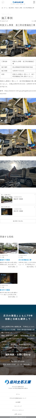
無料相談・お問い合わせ (18, 354)
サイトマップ (18, 406)
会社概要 (18, 402)
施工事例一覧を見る (18, 221)
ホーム (18, 394)
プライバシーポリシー (18, 410)
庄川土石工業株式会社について (18, 398)
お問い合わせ (18, 414)
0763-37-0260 (19, 361)
